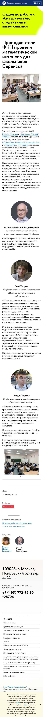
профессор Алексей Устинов (20, 135)
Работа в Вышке (9, 676)
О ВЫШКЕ (7, 619)
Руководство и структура (13, 626)
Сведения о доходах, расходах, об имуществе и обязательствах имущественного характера (20, 658)
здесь (18, 702)
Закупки (6, 642)
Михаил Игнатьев (10, 134)
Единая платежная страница (13, 672)
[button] (38, 462)
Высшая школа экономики (17, 3)
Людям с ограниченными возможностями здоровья (18, 667)
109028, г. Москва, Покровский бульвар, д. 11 (20, 573)
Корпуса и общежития (11, 638)
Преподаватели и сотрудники (14, 634)
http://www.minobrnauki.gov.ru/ (15, 687)
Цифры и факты (9, 623)
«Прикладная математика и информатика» (21, 142)
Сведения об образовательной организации (19, 663)
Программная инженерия (16, 144)
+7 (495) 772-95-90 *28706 (18, 594)
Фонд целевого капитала (12, 649)
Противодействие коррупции (14, 653)
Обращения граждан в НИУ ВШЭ (15, 645)
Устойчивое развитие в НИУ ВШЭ (16, 630)
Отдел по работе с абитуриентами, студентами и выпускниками (17, 524)
